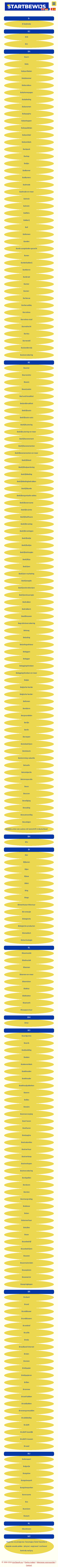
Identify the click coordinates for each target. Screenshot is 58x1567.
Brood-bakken (26, 1397)
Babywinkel (26, 135)
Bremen (26, 1361)
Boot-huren (26, 1121)
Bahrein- (26, 206)
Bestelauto (26, 751)
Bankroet (26, 277)
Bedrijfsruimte (26, 510)
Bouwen (26, 1256)
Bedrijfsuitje (26, 538)
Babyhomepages (26, 93)
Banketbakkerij (26, 263)
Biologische (26, 919)
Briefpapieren (26, 1375)
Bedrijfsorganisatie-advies (26, 496)
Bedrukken (27, 602)
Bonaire (27, 1107)
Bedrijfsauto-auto (26, 418)
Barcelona (26, 312)
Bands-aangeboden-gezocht (26, 249)
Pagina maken (30, 1562)
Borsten (27, 1192)
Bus (26, 1502)
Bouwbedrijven (26, 1249)
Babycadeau (26, 85)
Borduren (26, 1185)
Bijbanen (26, 862)
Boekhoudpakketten (26, 1086)
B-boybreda (26, 24)
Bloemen (26, 967)
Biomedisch (26, 933)
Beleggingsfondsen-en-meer (26, 673)
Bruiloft (26, 1425)
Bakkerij (26, 220)
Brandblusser (26, 1311)
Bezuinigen (26, 822)
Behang (26, 631)
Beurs (26, 787)
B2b (26, 37)
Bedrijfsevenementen (26, 446)
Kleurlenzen (26, 1529)
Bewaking (26, 808)
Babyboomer (26, 78)
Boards (26, 1043)
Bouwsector (26, 1277)
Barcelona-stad (26, 320)
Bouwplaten (26, 1270)
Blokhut (26, 989)
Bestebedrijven (26, 744)
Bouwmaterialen (26, 1263)
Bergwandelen (26, 716)
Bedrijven (26, 567)
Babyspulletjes (26, 128)
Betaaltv (26, 765)
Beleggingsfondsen (26, 666)
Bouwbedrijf (26, 1242)
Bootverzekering (26, 1171)
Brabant (26, 1297)
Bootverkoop (26, 1157)
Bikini (27, 883)
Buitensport (26, 1459)
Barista (26, 334)
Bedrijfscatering (27, 425)
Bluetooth (26, 1003)
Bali (26, 227)
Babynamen (26, 107)
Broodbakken (27, 1404)
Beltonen (26, 701)
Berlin (26, 730)
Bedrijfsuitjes (26, 545)
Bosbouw (26, 1206)
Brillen (26, 1382)
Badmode (26, 185)
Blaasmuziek (26, 953)
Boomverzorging (26, 1114)
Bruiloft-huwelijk (26, 1432)
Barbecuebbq (26, 305)
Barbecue (26, 298)
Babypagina (26, 114)
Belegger (26, 659)
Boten (26, 1213)
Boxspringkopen (27, 1284)
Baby (26, 64)
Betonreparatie (26, 779)
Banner (26, 284)
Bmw (26, 1023)
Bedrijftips (26, 560)
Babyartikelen (26, 71)
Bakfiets (26, 213)
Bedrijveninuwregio (26, 595)
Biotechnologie (26, 940)
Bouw (26, 1235)
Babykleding (26, 100)
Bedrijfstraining (26, 524)
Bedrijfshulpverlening (27, 467)
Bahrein (27, 199)
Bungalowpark (26, 1481)
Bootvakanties (26, 1142)
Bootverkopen (26, 1164)
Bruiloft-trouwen (26, 1439)
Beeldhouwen (26, 616)
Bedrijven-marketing (26, 574)
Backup (26, 156)
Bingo (26, 898)
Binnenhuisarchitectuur (26, 905)
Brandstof (26, 1326)
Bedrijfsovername (26, 503)
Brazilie (26, 1333)
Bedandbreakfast (26, 404)
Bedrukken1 (26, 609)
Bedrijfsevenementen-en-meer (26, 453)
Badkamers (26, 178)
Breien (26, 1354)
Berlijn (26, 723)
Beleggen (26, 652)
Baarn (26, 57)
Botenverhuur (26, 1220)
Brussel (26, 1446)
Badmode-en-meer (26, 192)
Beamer (26, 368)
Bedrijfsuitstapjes (26, 552)
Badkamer (26, 171)
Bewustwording (27, 815)
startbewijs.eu (17, 1562)
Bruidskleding (26, 1418)
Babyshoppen (26, 121)
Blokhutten (26, 996)
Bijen (26, 869)
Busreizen (26, 1509)
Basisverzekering (26, 355)
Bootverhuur (26, 1149)
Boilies (26, 1100)
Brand (26, 1304)
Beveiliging (26, 801)
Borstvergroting (27, 1199)
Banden (26, 242)
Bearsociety (26, 375)
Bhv (26, 842)
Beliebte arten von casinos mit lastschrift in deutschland (26, 829)
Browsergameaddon (26, 1411)
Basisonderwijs (26, 348)
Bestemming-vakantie (26, 758)
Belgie (26, 680)
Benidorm (26, 709)
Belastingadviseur (26, 645)
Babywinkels (26, 142)
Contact (29, 1565)
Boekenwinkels (26, 1064)
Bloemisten (26, 982)
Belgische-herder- (26, 694)
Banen (26, 256)
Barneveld (26, 341)
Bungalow (26, 1473)
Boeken (26, 1057)
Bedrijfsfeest (26, 460)
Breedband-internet (26, 1347)
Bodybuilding (26, 1050)
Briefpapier (26, 1368)
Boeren (26, 1093)
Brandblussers (26, 1319)
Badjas (26, 164)
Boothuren (27, 1128)
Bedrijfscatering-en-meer (26, 432)
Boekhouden (26, 1071)
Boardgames (26, 1036)
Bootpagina (26, 1135)
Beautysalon (26, 389)
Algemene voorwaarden (46, 1562)
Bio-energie (26, 912)
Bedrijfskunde (26, 489)
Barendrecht (26, 327)
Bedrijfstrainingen (26, 531)
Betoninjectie (26, 772)
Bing (26, 891)
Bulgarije (26, 1466)
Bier (26, 855)
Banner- (26, 291)
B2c (26, 44)
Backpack (26, 149)
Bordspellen (26, 1178)
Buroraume (26, 1495)
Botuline (26, 1228)
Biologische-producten (26, 926)
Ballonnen (26, 234)
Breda (26, 1340)
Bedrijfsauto (26, 411)
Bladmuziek (26, 960)
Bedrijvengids (26, 581)
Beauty (26, 382)
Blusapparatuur (26, 1010)
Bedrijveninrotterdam (26, 588)
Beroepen (26, 737)
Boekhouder (26, 1079)
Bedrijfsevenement (26, 439)
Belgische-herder (26, 687)
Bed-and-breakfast (27, 396)
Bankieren (26, 270)
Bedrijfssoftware (26, 517)
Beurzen (26, 794)
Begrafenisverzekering (26, 623)
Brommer (26, 1389)
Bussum (26, 1516)
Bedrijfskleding (26, 474)
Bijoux (26, 876)
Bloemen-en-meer (26, 975)
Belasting (26, 638)
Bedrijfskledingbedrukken (26, 482)
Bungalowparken (26, 1488)
